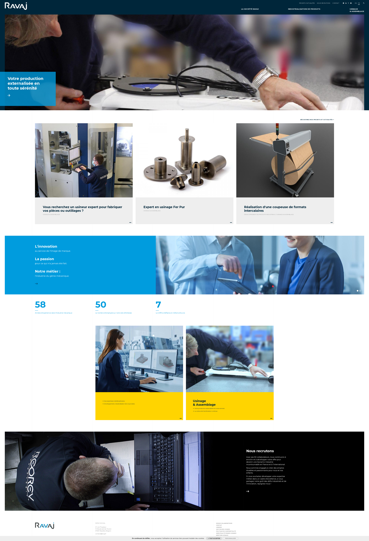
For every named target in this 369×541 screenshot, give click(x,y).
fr (359, 3)
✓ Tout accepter (214, 538)
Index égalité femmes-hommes (226, 533)
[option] (184, 62)
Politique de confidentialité (226, 531)
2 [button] (360, 291)
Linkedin (219, 527)
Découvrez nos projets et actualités (316, 119)
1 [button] (357, 291)
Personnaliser (230, 538)
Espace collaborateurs (224, 523)
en (356, 3)
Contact (219, 525)
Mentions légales (222, 535)
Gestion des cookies (223, 529)
